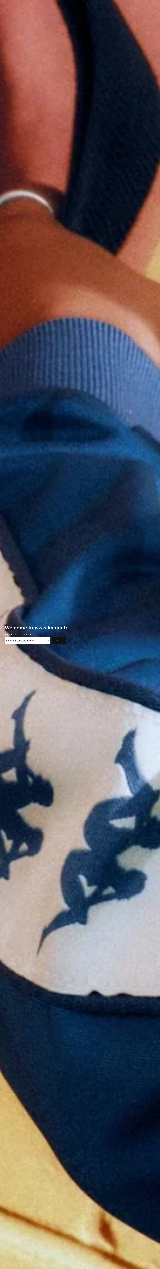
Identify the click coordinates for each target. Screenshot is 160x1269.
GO (59, 640)
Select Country (18, 634)
